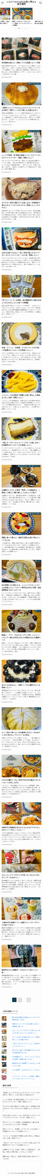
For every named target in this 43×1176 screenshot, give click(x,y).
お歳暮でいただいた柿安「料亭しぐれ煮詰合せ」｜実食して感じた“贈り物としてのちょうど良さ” (21, 1151)
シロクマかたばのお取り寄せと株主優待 (21, 3)
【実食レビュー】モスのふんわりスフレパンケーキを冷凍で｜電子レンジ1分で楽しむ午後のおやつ (21, 1094)
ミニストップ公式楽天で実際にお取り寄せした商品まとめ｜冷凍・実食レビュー (21, 1137)
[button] (15, 28)
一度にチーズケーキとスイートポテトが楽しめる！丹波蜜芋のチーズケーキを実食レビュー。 (21, 1144)
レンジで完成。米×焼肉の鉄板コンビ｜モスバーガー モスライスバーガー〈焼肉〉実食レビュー (21, 1101)
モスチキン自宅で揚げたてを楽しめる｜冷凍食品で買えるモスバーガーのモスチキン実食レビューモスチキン (21, 1108)
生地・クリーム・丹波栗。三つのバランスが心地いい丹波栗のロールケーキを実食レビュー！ (21, 1130)
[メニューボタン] (2, 3)
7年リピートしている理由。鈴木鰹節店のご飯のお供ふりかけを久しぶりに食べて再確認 (21, 1123)
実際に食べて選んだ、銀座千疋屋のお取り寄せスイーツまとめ (21, 1158)
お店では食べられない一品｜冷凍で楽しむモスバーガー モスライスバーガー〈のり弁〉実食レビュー (21, 1116)
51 (29, 1000)
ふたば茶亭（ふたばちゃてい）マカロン (26, 1070)
